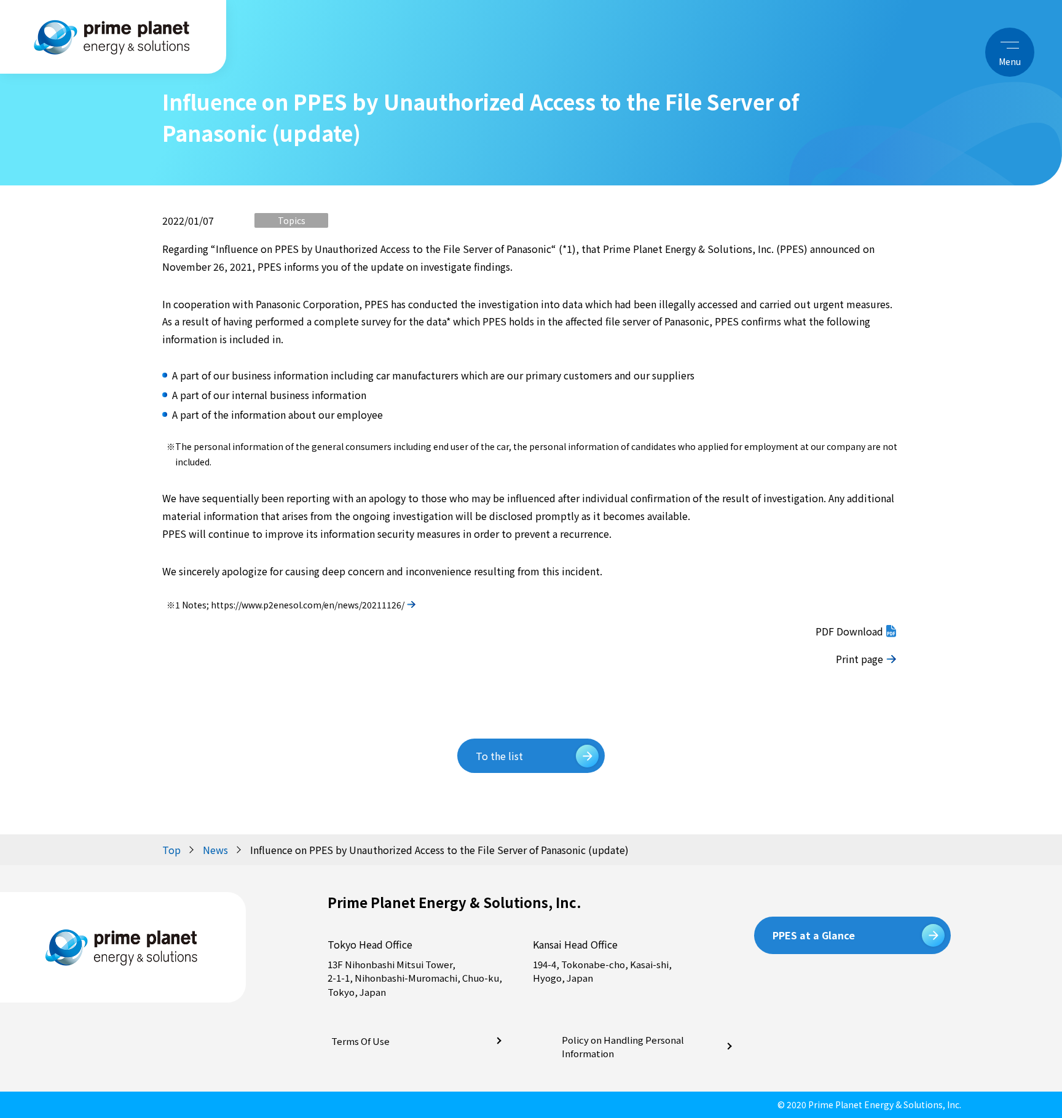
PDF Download (849, 631)
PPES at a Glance (814, 935)
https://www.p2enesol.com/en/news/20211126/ (307, 605)
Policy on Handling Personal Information (623, 1046)
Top (171, 849)
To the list (499, 755)
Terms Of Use (360, 1041)
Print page (859, 658)
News (215, 849)
